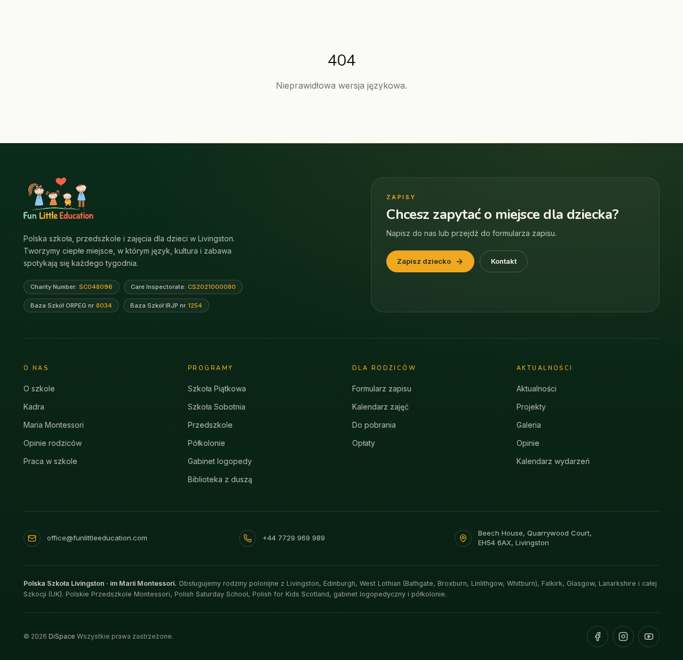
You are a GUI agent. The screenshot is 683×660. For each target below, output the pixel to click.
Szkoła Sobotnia (216, 406)
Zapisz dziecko (424, 261)
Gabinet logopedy (220, 461)
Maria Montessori (53, 424)
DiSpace (62, 636)
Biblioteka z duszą (220, 479)
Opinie (528, 442)
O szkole (39, 388)
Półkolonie (206, 442)
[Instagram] (623, 636)
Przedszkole (210, 424)
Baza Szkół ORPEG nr (71, 305)
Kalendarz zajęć (380, 406)
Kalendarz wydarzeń (553, 461)
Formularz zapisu (381, 388)
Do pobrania (374, 424)
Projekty (531, 406)
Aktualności (537, 388)
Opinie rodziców (52, 442)
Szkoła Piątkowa (217, 388)
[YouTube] (649, 636)
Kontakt (504, 261)
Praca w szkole (50, 461)
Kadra (33, 406)
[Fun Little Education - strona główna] (58, 198)
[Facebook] (597, 636)
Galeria (529, 424)
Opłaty (363, 442)
